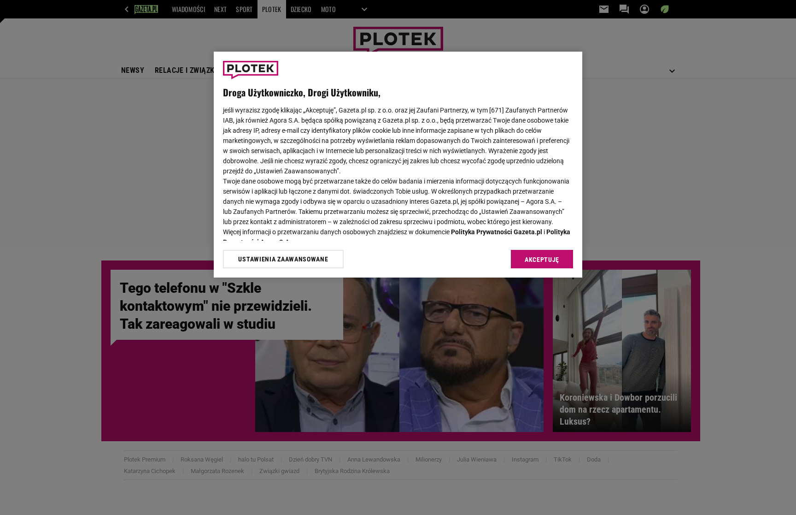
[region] (398, 165)
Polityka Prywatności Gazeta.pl (496, 232)
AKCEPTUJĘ (542, 259)
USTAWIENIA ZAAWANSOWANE (283, 259)
